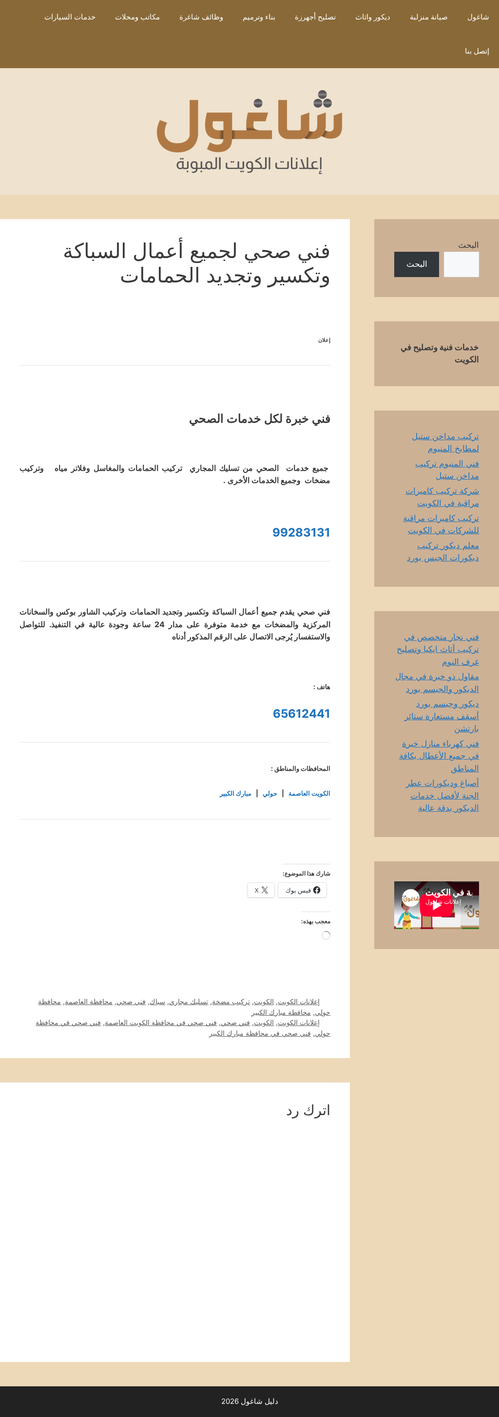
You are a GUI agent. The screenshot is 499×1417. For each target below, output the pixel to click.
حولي (270, 793)
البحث (468, 245)
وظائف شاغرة (201, 16)
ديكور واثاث (372, 16)
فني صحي (131, 1001)
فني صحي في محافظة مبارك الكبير (260, 1033)
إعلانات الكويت (299, 1001)
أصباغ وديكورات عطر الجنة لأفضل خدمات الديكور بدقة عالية (442, 795)
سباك (157, 1001)
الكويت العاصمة (309, 793)
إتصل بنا (477, 51)
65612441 (301, 714)
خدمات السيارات (70, 16)
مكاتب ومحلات (137, 16)
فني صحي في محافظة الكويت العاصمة (161, 1022)
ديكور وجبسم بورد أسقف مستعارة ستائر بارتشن (441, 716)
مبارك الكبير (235, 793)
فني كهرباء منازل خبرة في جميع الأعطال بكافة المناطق (439, 756)
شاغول (478, 16)
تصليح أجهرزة (315, 16)
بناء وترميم (259, 16)
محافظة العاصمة (89, 1001)
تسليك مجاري (188, 1001)
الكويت (264, 1001)
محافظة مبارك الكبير (281, 1012)
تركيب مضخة (231, 1001)
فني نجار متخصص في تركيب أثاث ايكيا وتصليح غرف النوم (438, 649)
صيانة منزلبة (429, 16)
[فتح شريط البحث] (440, 51)
